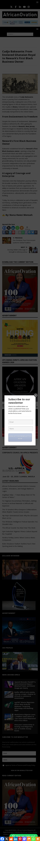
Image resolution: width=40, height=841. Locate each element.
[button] (23, 836)
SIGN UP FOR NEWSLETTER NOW (20, 437)
